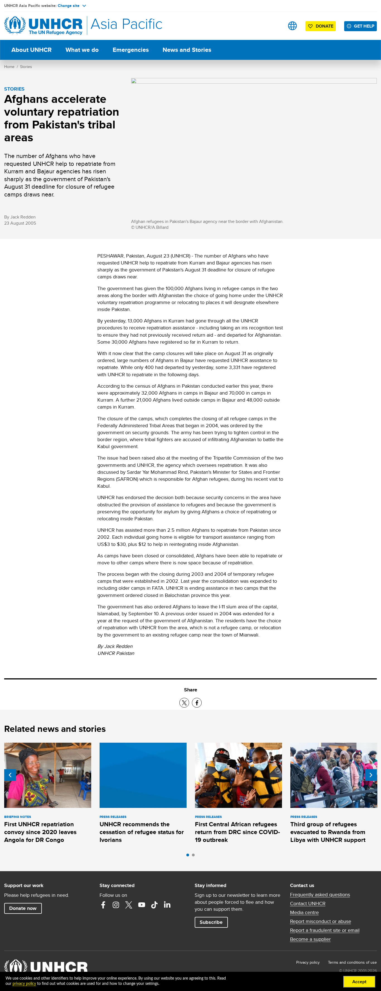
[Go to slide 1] (189, 856)
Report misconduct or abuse (320, 921)
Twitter (128, 905)
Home (9, 66)
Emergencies (131, 49)
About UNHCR (31, 49)
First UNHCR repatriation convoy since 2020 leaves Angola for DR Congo (40, 832)
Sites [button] (292, 25)
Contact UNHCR (307, 903)
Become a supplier (310, 939)
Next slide (371, 775)
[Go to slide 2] (194, 856)
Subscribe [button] (211, 922)
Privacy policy (308, 962)
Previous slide (10, 775)
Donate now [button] (23, 908)
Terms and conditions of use (352, 962)
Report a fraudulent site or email (325, 930)
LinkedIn (167, 905)
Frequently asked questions (320, 895)
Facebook (103, 905)
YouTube (141, 905)
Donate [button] (324, 26)
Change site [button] (68, 5)
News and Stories (187, 49)
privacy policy (24, 984)
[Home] (43, 26)
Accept (359, 982)
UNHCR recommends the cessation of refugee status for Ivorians (142, 832)
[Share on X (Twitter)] (184, 703)
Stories (26, 66)
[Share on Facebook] (197, 703)
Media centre (304, 912)
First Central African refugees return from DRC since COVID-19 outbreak (237, 832)
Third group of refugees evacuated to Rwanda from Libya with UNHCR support (327, 832)
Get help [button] (364, 26)
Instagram (116, 905)
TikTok (154, 905)
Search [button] (274, 25)
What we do (82, 49)
